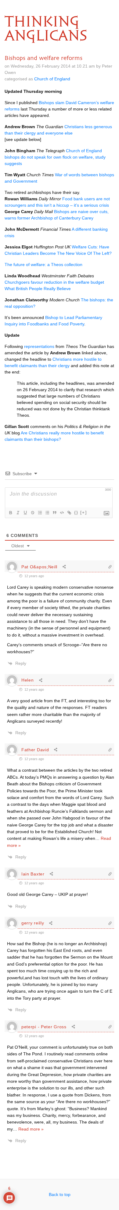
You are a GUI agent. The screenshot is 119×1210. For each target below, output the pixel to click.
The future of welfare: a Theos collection (43, 264)
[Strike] (32, 512)
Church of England (52, 78)
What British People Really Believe (38, 288)
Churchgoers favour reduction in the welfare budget (54, 282)
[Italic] (17, 512)
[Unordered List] (47, 512)
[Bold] (10, 512)
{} (76, 512)
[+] (83, 512)
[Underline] (25, 512)
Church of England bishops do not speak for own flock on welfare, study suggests (55, 157)
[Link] (69, 512)
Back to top (59, 1194)
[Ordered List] (39, 512)
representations (39, 346)
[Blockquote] (54, 512)
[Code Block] (61, 512)
